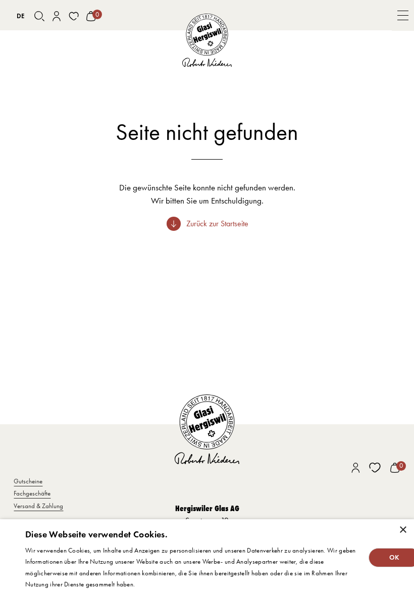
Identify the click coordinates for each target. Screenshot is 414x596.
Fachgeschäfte (32, 493)
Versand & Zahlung (38, 506)
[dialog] (207, 557)
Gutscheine (28, 481)
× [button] (402, 530)
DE (20, 16)
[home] (207, 40)
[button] (403, 15)
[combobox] (20, 16)
